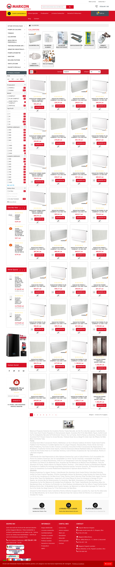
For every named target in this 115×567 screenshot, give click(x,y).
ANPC (43, 548)
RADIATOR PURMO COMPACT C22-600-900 (37, 285)
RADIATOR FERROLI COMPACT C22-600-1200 (37, 360)
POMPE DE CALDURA (14, 29)
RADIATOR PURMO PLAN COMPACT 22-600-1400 (79, 397)
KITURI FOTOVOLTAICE (15, 26)
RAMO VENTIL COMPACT (13, 102)
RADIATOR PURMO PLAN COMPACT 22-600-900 (58, 285)
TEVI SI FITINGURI (48, 63)
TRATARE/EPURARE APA (16, 45)
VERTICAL (12, 105)
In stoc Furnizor (14, 199)
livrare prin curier (68, 509)
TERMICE (11, 33)
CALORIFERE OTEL (34, 45)
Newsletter (62, 535)
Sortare (60, 71)
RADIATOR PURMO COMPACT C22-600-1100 (79, 322)
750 (10, 174)
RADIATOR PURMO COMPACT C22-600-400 (79, 99)
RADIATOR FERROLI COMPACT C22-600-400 (58, 99)
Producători (45, 546)
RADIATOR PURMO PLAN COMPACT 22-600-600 (100, 173)
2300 (10, 153)
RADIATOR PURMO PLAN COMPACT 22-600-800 (79, 248)
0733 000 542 (82, 551)
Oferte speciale (63, 540)
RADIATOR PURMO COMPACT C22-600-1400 (58, 397)
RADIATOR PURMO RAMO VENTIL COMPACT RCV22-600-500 (37, 137)
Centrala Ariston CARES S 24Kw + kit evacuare (18, 300)
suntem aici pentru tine (39, 511)
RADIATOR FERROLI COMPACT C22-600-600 (58, 173)
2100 (10, 150)
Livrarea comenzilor (57, 13)
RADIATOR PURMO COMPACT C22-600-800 (58, 248)
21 (9, 119)
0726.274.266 (82, 533)
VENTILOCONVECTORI (75, 45)
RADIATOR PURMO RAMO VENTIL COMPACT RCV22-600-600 (37, 174)
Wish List (62, 533)
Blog (29, 18)
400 (10, 161)
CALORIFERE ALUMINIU (47, 46)
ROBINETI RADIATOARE (103, 46)
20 (9, 116)
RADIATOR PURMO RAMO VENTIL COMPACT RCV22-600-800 (37, 212)
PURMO (11, 90)
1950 (10, 148)
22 (9, 121)
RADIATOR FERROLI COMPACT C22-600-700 (58, 211)
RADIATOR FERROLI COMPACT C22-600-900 (99, 248)
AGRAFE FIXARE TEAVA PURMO (17, 217)
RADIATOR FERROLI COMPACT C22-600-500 (58, 136)
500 (10, 135)
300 (10, 130)
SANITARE (11, 56)
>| (55, 415)
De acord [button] (108, 563)
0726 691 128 (82, 542)
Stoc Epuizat (13, 196)
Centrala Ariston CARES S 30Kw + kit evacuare (18, 317)
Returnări (62, 538)
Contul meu (62, 527)
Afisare (86, 71)
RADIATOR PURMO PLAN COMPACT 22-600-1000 (37, 322)
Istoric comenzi (64, 530)
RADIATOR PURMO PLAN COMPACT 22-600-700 (100, 211)
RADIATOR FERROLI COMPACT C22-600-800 (37, 248)
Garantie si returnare (74, 13)
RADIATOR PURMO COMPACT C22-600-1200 (58, 360)
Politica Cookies (46, 540)
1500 (10, 143)
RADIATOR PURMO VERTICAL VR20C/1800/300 (100, 361)
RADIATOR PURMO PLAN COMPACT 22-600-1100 (100, 322)
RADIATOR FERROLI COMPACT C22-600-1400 (37, 397)
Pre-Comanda (13, 193)
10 (9, 111)
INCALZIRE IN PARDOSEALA (12, 41)
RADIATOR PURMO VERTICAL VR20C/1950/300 (100, 398)
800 (10, 177)
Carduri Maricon (46, 538)
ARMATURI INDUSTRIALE (16, 49)
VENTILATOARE (13, 63)
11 (9, 114)
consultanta (42, 509)
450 (10, 132)
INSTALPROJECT (89, 45)
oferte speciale (33, 13)
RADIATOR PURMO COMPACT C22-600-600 (79, 173)
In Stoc (11, 191)
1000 (10, 182)
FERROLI (11, 87)
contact (36, 18)
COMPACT (12, 96)
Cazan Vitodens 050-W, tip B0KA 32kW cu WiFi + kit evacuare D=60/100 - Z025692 (19, 281)
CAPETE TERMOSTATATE (34, 64)
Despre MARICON (46, 527)
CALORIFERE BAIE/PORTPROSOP (61, 46)
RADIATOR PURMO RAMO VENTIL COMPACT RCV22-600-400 (37, 100)
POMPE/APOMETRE (14, 53)
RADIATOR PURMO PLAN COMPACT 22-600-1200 (79, 360)
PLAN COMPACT (14, 98)
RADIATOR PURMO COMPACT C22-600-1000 (100, 285)
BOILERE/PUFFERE (14, 60)
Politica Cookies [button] (78, 563)
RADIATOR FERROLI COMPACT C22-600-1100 (58, 322)
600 (10, 137)
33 (9, 124)
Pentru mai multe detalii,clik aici (68, 511)
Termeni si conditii (47, 535)
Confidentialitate (46, 533)
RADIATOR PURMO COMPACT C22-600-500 (79, 136)
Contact (61, 543)
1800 (10, 145)
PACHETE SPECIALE (14, 67)
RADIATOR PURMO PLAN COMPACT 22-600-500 (100, 136)
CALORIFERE (12, 36)
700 (10, 172)
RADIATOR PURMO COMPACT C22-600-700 (79, 211)
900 (10, 140)
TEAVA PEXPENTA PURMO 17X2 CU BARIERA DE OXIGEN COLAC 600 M (19, 232)
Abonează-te (16, 400)
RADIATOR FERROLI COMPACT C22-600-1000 (79, 285)
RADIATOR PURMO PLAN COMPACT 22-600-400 (100, 99)
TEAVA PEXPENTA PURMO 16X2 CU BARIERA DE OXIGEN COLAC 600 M (19, 248)
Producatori (44, 13)
